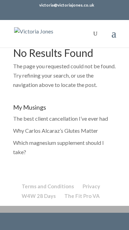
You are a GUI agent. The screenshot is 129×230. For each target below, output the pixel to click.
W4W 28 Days (39, 196)
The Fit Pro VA (82, 196)
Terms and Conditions (48, 186)
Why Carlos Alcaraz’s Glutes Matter (55, 130)
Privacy (91, 186)
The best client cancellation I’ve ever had (60, 118)
